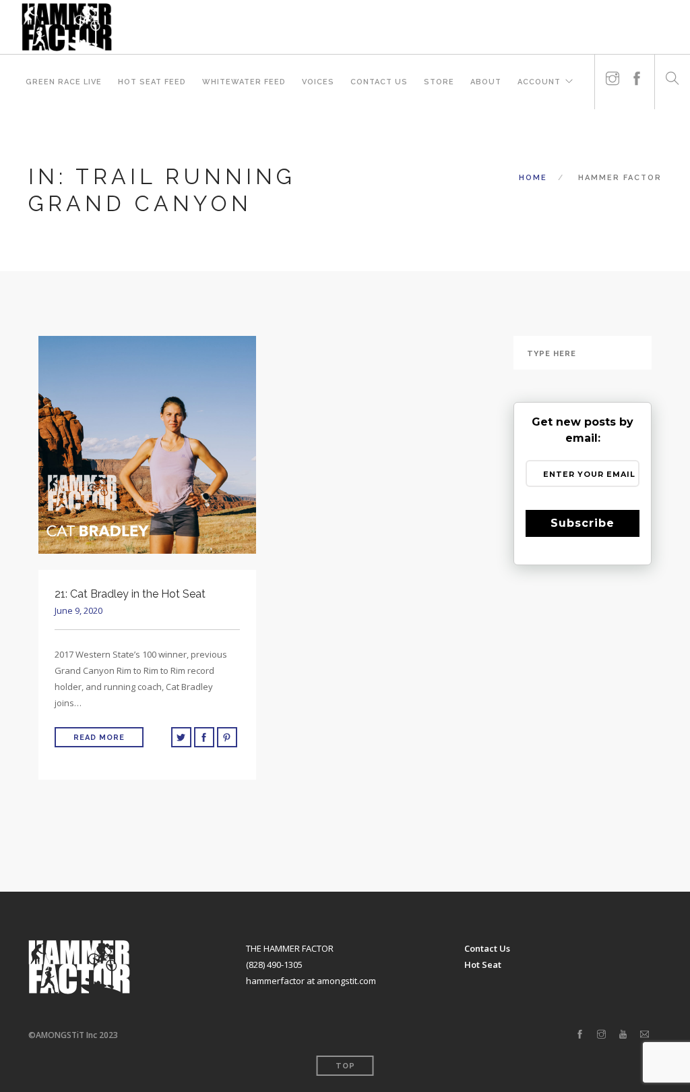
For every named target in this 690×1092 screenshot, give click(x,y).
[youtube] (623, 1035)
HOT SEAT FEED (152, 82)
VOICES (318, 82)
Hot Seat (482, 964)
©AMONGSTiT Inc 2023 (73, 1035)
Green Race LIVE (64, 82)
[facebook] (637, 73)
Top (345, 1066)
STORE (439, 82)
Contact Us (379, 82)
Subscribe (583, 523)
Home (533, 177)
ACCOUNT (539, 82)
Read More (99, 737)
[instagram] (612, 73)
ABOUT (485, 82)
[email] (644, 1035)
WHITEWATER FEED (244, 82)
